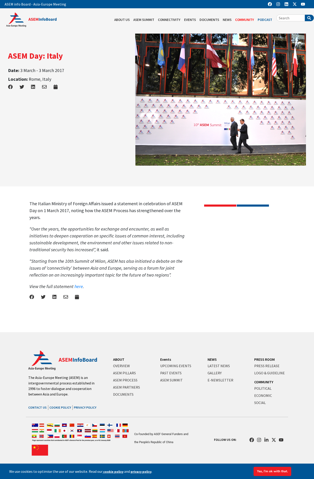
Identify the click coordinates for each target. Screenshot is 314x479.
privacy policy (141, 472)
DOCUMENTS (209, 19)
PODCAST (265, 19)
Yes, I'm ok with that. (272, 471)
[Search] (309, 18)
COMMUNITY (244, 19)
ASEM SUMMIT (143, 19)
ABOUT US (122, 19)
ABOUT (118, 359)
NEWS (227, 19)
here (78, 286)
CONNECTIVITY (169, 19)
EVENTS (190, 19)
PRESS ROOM (264, 359)
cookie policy (113, 472)
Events (165, 359)
